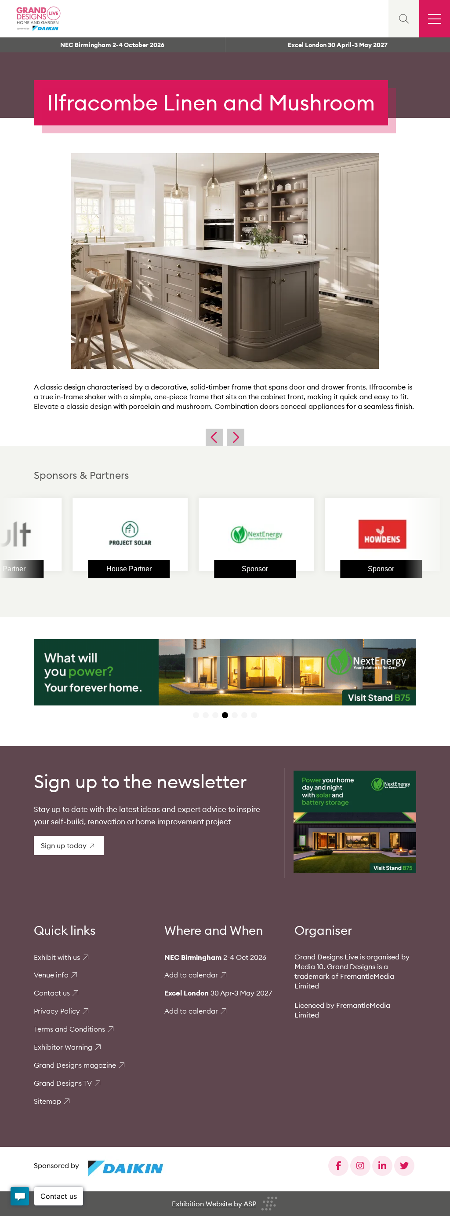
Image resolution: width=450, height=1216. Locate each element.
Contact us (52, 992)
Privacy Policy (57, 1011)
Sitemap (47, 1101)
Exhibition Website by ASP (214, 1203)
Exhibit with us (57, 957)
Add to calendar (191, 974)
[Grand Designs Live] (37, 18)
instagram (360, 1166)
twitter (404, 1166)
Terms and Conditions (69, 1029)
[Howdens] (341, 534)
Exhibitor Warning (63, 1047)
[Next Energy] (215, 534)
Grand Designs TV (63, 1083)
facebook (338, 1166)
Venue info (51, 974)
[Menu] (434, 18)
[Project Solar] (89, 534)
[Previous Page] (214, 437)
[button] (196, 715)
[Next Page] (235, 437)
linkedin (382, 1166)
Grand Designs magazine (75, 1065)
